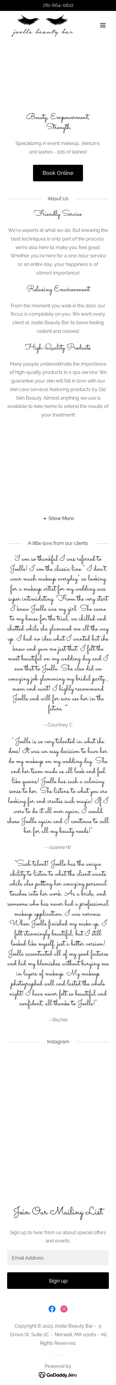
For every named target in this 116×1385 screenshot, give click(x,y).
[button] (103, 25)
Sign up (58, 1281)
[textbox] (58, 1257)
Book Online (58, 173)
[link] (43, 25)
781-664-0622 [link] (58, 5)
